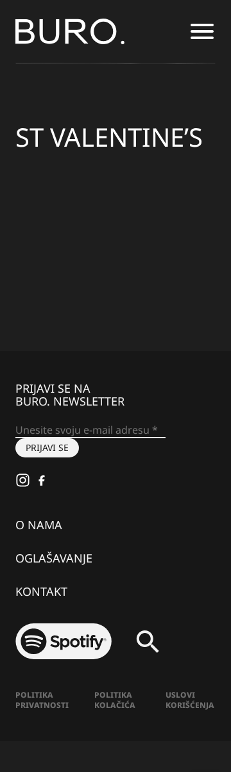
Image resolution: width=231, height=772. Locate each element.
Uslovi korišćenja (190, 699)
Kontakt (41, 591)
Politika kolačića (114, 699)
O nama (38, 524)
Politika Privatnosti (42, 699)
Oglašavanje (53, 558)
